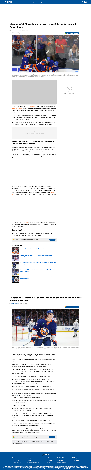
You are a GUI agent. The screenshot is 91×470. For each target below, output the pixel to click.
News (15, 2)
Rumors (20, 2)
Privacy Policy (48, 460)
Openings (29, 457)
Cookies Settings (61, 462)
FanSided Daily (16, 460)
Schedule (26, 2)
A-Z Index (47, 462)
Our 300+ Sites (61, 457)
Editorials (19, 286)
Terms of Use (60, 460)
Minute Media (10, 466)
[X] (82, 1)
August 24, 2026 (36, 397)
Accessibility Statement (32, 462)
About (13, 457)
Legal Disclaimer (16, 462)
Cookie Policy (75, 460)
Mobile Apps (75, 457)
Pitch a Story (29, 460)
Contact (47, 457)
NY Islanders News (21, 447)
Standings (32, 2)
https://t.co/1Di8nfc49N (25, 395)
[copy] (20, 33)
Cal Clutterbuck (31, 106)
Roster (37, 2)
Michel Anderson (16, 30)
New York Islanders (17, 108)
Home (13, 286)
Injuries (42, 2)
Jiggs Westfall (15, 303)
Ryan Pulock (24, 222)
